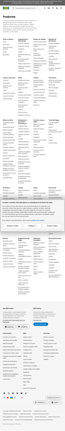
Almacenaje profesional (39, 61)
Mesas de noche (53, 59)
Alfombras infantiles (8, 147)
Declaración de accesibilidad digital (23, 419)
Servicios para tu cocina (50, 343)
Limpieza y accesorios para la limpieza (24, 292)
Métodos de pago (8, 343)
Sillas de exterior (7, 252)
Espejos (51, 233)
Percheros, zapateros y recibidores (55, 69)
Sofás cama (6, 44)
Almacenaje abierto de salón (24, 55)
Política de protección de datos (10, 414)
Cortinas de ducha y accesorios (38, 151)
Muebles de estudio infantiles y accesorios (9, 169)
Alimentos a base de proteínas (39, 243)
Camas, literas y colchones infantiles (8, 133)
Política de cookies (27, 411)
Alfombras (6, 190)
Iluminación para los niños (23, 148)
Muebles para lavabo (24, 80)
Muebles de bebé (7, 130)
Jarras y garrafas (37, 198)
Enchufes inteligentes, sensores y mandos (24, 167)
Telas (50, 134)
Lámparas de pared (23, 141)
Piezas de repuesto (8, 371)
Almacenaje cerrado (23, 46)
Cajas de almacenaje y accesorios (24, 250)
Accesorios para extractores (53, 271)
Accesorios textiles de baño (39, 155)
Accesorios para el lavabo (23, 88)
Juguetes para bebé (8, 161)
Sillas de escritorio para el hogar (39, 45)
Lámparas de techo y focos (24, 135)
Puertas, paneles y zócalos (38, 85)
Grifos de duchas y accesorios (23, 101)
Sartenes (20, 195)
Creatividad (6, 158)
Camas (5, 90)
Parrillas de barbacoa (8, 255)
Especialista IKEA (48, 346)
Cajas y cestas (22, 242)
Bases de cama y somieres (7, 86)
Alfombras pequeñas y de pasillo (9, 199)
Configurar (31, 226)
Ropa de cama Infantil (9, 140)
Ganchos (20, 259)
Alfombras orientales (8, 193)
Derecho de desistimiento (10, 361)
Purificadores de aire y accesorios (24, 162)
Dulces (35, 269)
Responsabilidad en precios (10, 417)
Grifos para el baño (23, 97)
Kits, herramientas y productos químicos (23, 288)
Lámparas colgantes (23, 131)
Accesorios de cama (8, 96)
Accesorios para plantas (55, 197)
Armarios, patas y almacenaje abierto (38, 81)
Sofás (4, 41)
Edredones (36, 134)
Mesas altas (52, 85)
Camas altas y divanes (9, 93)
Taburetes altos (53, 93)
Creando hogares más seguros (31, 369)
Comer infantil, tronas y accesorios (9, 174)
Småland (46, 359)
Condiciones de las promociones (40, 414)
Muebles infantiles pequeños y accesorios (9, 164)
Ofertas (25, 356)
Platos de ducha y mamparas (23, 105)
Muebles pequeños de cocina (39, 101)
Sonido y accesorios (23, 159)
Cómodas (51, 56)
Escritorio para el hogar (39, 41)
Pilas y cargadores (23, 156)
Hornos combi (52, 246)
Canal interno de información (26, 417)
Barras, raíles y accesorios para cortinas (55, 130)
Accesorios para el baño (24, 95)
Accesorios (36, 70)
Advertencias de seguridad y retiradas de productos (10, 375)
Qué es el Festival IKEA (29, 388)
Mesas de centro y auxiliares (8, 48)
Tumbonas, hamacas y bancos (9, 244)
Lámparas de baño (23, 144)
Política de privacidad (25, 414)
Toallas (35, 144)
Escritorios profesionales (37, 54)
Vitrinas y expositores (24, 63)
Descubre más (37, 320)
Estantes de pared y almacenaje (23, 60)
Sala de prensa (27, 375)
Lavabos (20, 109)
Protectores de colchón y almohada (39, 140)
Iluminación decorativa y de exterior (24, 181)
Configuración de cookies (40, 411)
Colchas (35, 131)
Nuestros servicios (49, 337)
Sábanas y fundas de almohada (39, 125)
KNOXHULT (36, 105)
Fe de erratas (6, 379)
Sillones (5, 52)
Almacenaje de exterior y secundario (9, 249)
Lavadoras (51, 267)
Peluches (5, 153)
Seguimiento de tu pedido (10, 340)
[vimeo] (17, 393)
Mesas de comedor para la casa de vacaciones (55, 81)
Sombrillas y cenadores (9, 258)
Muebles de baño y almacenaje (23, 84)
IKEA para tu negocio (29, 362)
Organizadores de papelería (23, 246)
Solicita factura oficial (9, 346)
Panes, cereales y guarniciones (38, 252)
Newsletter (26, 372)
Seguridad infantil (7, 177)
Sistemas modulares (23, 43)
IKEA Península (27, 378)
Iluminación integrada (24, 173)
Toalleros (20, 92)
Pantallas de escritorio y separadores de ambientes (40, 65)
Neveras (51, 256)
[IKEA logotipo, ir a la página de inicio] (6, 8)
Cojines (51, 137)
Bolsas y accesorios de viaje (24, 276)
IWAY (24, 385)
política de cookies (37, 220)
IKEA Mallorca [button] (41, 402)
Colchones (6, 80)
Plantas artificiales (54, 195)
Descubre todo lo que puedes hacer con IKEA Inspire (14, 321)
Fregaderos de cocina (24, 115)
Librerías (20, 51)
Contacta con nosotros (9, 337)
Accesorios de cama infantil (8, 143)
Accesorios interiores (39, 89)
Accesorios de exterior (9, 266)
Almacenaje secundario (24, 71)
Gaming (35, 72)
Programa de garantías (9, 364)
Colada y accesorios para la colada (23, 271)
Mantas (51, 140)
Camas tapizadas (7, 98)
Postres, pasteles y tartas (38, 262)
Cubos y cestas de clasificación (23, 283)
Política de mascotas (8, 419)
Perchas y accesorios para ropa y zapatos (24, 267)
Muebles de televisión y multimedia (24, 67)
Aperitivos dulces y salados (38, 272)
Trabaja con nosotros (29, 343)
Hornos (51, 241)
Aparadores (21, 49)
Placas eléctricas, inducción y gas (53, 250)
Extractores (52, 254)
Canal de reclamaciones (40, 417)
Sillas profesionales (38, 58)
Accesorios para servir (39, 193)
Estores (51, 127)
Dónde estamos (27, 340)
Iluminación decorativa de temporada (24, 177)
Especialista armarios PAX (51, 350)
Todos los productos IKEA (30, 346)
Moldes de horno (23, 197)
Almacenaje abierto (54, 53)
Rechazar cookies (13, 226)
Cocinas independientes (39, 97)
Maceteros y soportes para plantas (55, 191)
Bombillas (21, 171)
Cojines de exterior (8, 264)
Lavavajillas (52, 265)
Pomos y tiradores (23, 280)
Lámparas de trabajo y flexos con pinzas (24, 152)
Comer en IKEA (27, 359)
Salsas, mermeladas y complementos (39, 248)
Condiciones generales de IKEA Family (43, 419)
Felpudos (5, 196)
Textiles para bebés (8, 137)
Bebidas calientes (38, 259)
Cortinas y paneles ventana (54, 123)
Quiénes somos (27, 337)
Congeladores (52, 259)
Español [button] (56, 402)
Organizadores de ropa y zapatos (25, 262)
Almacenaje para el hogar (38, 50)
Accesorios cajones (38, 95)
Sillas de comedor (53, 87)
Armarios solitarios (54, 50)
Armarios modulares (54, 43)
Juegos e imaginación (9, 155)
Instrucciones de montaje (10, 367)
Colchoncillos (6, 83)
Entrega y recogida (49, 340)
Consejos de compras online (11, 353)
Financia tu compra (49, 356)
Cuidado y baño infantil (9, 150)
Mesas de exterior (8, 241)
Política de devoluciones (54, 417)
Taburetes (51, 90)
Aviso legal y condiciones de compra (12, 411)
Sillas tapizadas (53, 96)
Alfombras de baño (38, 147)
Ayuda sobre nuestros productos (12, 350)
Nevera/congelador (54, 262)
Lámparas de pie (22, 126)
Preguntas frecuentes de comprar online (12, 357)
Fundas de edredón (38, 129)
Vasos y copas (37, 196)
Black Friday (26, 382)
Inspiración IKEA (27, 353)
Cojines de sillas (53, 142)
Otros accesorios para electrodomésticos (55, 275)
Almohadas (36, 137)
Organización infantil (8, 127)
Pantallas (20, 139)
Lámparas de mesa (23, 128)
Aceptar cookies (52, 226)
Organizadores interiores (53, 47)
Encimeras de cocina (39, 92)
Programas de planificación (51, 353)
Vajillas (35, 190)
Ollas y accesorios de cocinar (24, 191)
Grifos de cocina (22, 112)
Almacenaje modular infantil (8, 123)
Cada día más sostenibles (30, 366)
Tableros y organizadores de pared (24, 255)
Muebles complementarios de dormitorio (54, 63)
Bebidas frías (36, 256)
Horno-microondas (54, 243)
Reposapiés (6, 54)
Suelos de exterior (8, 261)
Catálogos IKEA (27, 350)
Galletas (35, 266)
